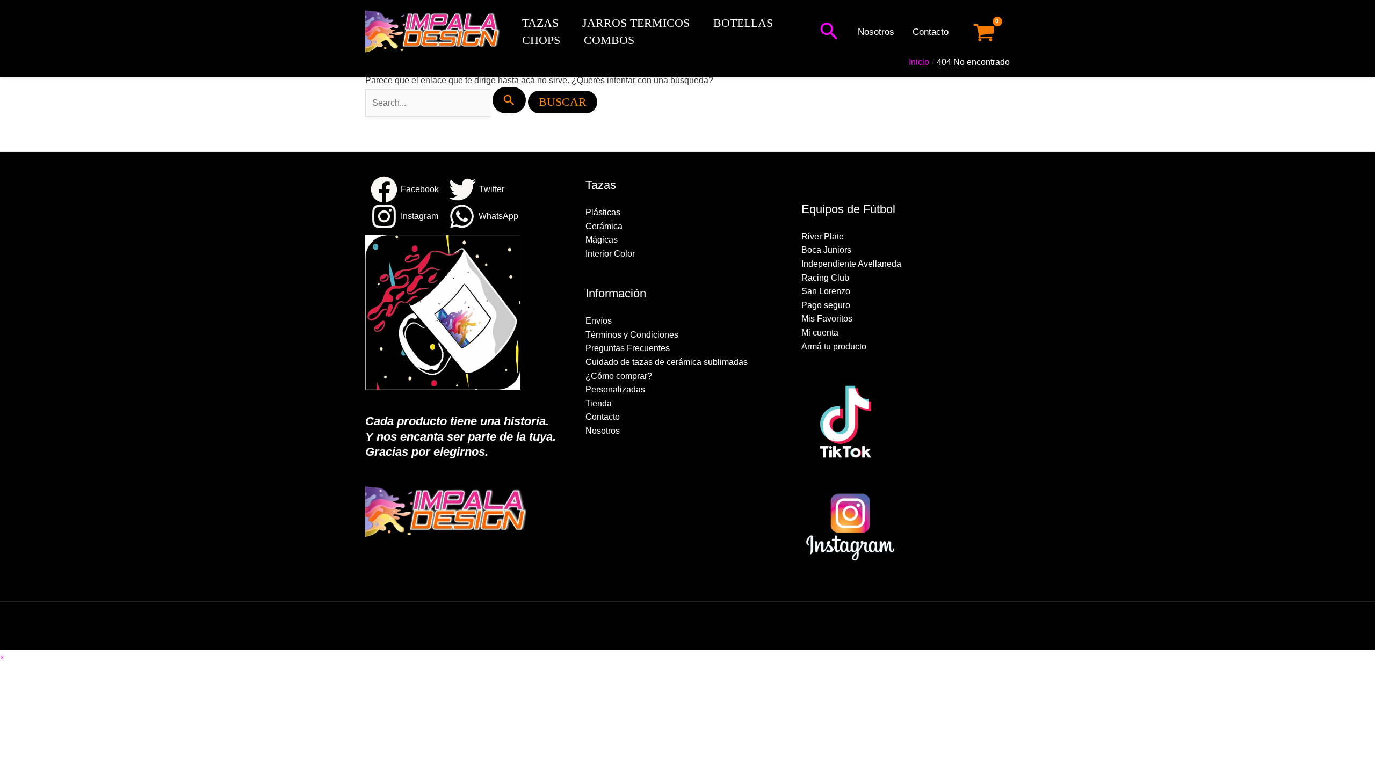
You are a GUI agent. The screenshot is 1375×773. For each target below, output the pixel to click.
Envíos (598, 320)
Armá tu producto (833, 346)
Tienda (598, 403)
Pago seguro (825, 305)
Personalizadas (615, 389)
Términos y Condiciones (631, 334)
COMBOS (609, 40)
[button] (829, 32)
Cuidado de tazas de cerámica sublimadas (666, 362)
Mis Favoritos (826, 318)
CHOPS (541, 40)
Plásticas (602, 212)
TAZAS (540, 23)
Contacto (931, 32)
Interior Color (610, 253)
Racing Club (825, 277)
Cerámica (604, 226)
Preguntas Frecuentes (627, 348)
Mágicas (601, 239)
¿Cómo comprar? (618, 376)
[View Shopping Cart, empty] (983, 32)
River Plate (822, 236)
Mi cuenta (819, 332)
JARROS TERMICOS (636, 23)
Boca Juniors (826, 249)
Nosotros (876, 32)
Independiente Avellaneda (851, 263)
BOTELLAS (743, 23)
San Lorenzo (825, 291)
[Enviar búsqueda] (509, 100)
